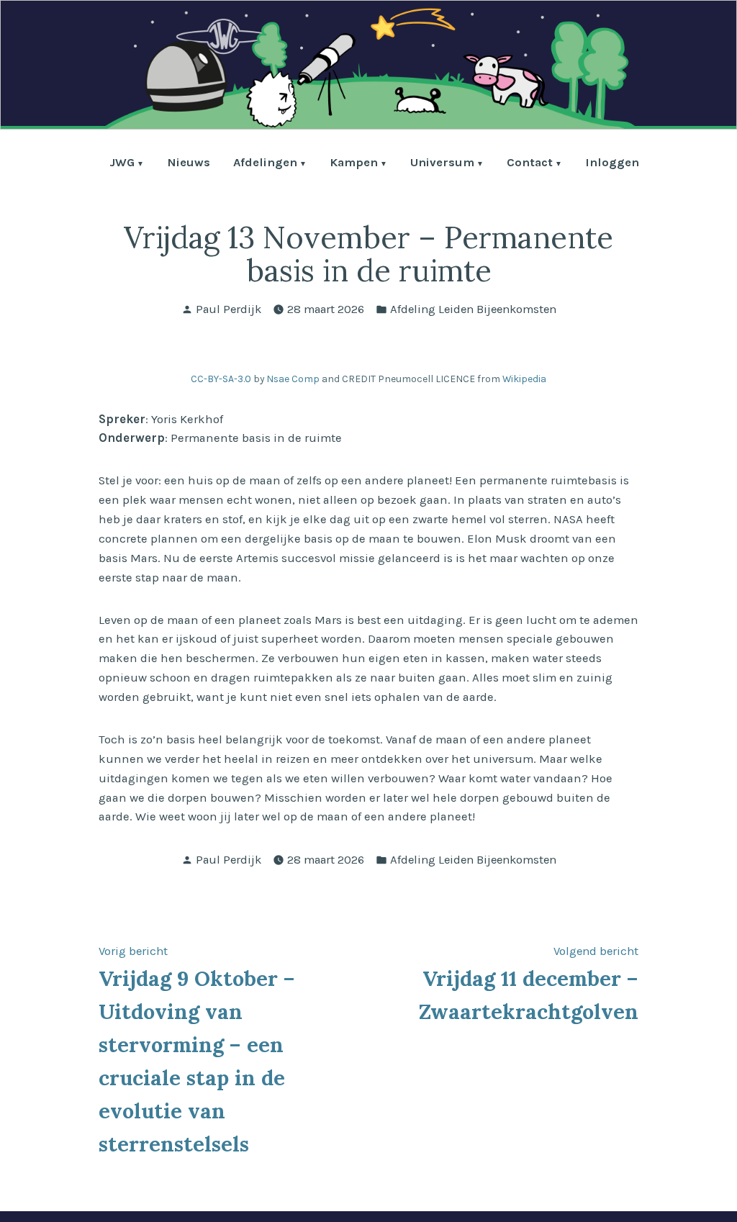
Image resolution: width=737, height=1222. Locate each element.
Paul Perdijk (228, 309)
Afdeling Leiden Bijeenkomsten (473, 309)
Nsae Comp (293, 378)
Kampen (354, 163)
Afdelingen (265, 163)
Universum (442, 163)
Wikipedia (524, 378)
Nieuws (188, 163)
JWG (122, 163)
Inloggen (612, 163)
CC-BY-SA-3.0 (221, 378)
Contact (530, 163)
